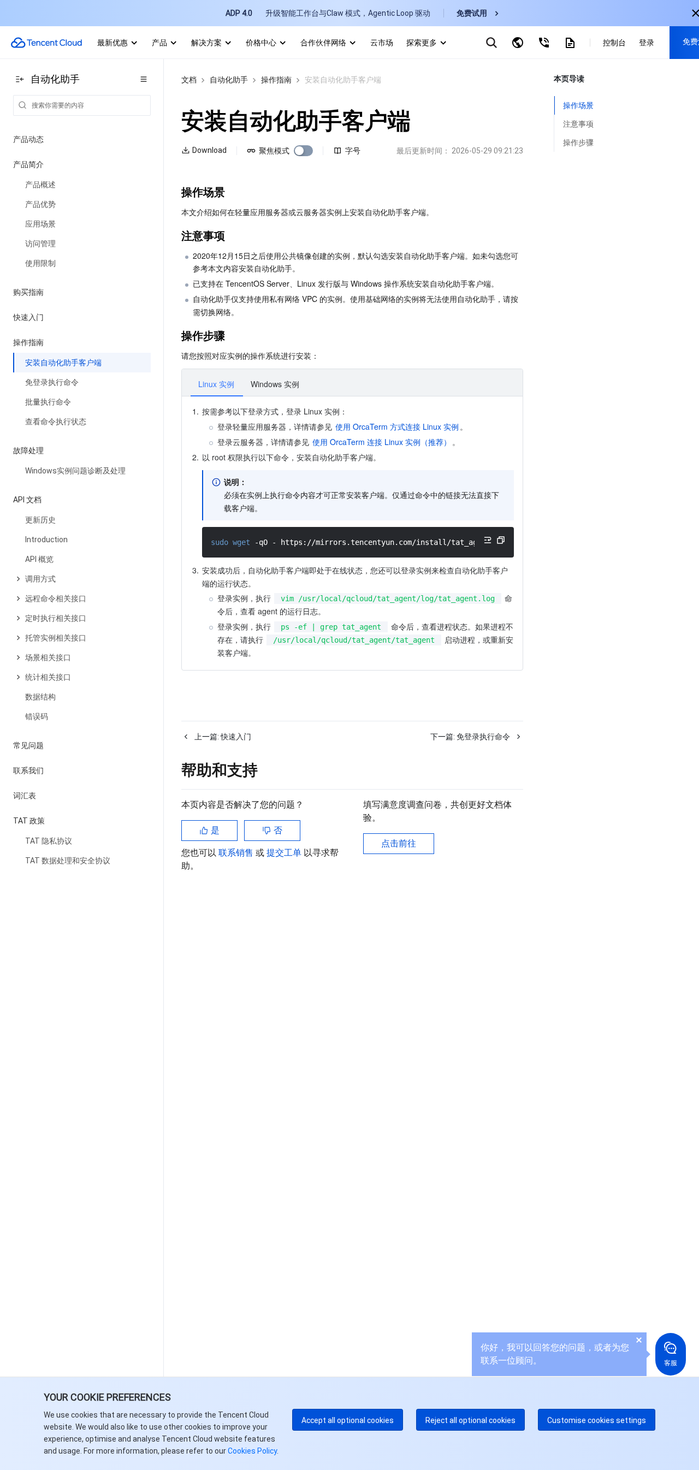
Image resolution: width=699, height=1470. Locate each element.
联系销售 (237, 852)
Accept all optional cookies (347, 1420)
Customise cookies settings (596, 1420)
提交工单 (285, 852)
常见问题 (28, 745)
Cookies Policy (251, 1451)
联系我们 (28, 770)
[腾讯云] (46, 43)
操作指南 (276, 79)
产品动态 (28, 139)
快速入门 (28, 317)
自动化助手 (229, 79)
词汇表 (24, 795)
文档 (189, 79)
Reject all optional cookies (470, 1420)
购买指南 (28, 292)
